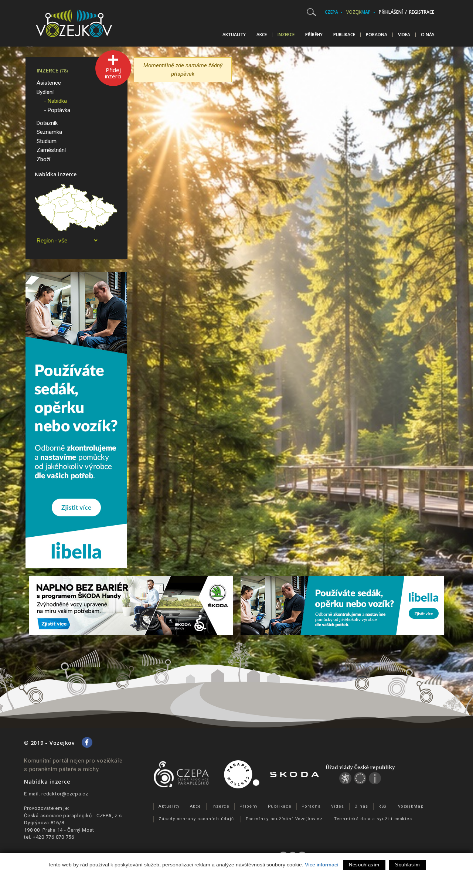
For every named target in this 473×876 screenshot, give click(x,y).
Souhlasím (407, 864)
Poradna (376, 35)
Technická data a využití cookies (373, 818)
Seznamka (49, 132)
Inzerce (286, 35)
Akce (261, 35)
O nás (428, 35)
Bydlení (45, 92)
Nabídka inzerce (55, 174)
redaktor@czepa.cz (64, 794)
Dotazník (47, 123)
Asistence (49, 82)
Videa (404, 35)
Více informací (321, 864)
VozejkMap (411, 806)
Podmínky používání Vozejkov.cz (284, 818)
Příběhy (314, 35)
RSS (382, 806)
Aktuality (234, 35)
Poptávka (59, 110)
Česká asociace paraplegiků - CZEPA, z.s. (73, 815)
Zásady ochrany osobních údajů (196, 818)
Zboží (43, 159)
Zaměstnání (51, 150)
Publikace (344, 35)
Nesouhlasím (364, 864)
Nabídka (57, 101)
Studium (47, 141)
